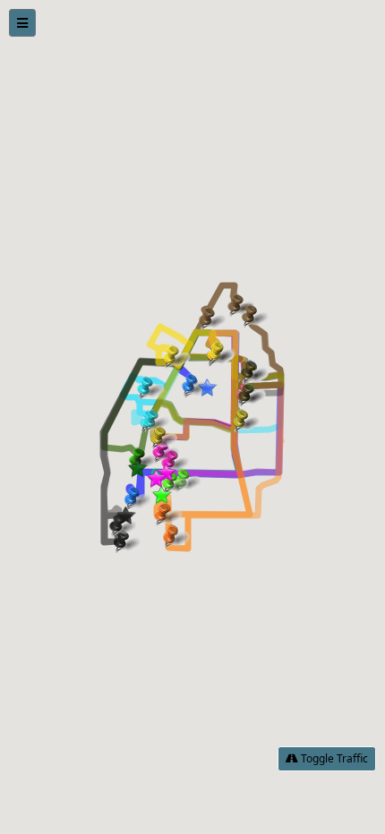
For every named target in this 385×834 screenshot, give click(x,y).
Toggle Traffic (333, 758)
